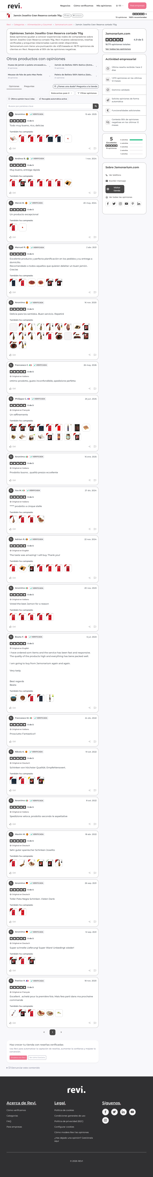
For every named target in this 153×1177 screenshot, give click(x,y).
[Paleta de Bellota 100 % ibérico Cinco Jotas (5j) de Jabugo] (32, 336)
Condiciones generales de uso (69, 1115)
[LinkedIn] (139, 203)
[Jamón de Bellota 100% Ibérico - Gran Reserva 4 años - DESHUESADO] (59, 327)
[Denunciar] (95, 148)
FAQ (9, 1121)
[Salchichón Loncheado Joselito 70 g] (13, 183)
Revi (9, 24)
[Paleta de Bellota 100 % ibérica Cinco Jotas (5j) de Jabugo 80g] (59, 138)
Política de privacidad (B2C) (68, 1121)
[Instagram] (120, 203)
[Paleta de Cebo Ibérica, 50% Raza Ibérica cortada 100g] (32, 568)
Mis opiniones (104, 5)
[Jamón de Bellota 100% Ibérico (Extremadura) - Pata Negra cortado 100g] (32, 428)
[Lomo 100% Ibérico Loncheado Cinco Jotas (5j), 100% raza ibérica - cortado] (41, 698)
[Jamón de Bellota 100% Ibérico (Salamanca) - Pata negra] (22, 336)
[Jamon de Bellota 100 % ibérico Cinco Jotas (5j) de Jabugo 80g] (50, 138)
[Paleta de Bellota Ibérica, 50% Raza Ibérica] (32, 327)
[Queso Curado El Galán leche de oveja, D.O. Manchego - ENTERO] (13, 698)
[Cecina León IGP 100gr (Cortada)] (77, 428)
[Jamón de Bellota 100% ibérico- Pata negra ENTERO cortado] (13, 345)
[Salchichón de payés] (50, 1013)
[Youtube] (126, 203)
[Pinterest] (132, 203)
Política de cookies (64, 1110)
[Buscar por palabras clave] (96, 106)
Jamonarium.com (63, 24)
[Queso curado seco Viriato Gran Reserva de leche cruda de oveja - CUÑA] (77, 327)
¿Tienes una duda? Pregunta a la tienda (77, 86)
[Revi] (15, 5)
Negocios (65, 5)
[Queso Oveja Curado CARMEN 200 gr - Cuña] (86, 428)
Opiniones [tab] (14, 86)
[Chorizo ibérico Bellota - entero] (41, 519)
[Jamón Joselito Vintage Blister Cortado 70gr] (59, 428)
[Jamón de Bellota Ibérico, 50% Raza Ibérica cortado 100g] (86, 327)
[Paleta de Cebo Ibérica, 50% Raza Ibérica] (41, 327)
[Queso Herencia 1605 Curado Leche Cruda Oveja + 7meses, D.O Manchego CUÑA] (13, 138)
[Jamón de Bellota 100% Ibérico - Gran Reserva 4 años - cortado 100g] (41, 780)
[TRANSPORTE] (68, 138)
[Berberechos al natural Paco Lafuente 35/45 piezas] (59, 1013)
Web (68, 16)
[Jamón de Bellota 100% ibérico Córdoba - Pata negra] (50, 327)
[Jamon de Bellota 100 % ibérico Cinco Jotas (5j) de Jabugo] (13, 336)
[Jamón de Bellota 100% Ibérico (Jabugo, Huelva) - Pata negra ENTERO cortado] (59, 336)
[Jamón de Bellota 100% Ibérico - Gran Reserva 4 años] (22, 327)
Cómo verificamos (83, 5)
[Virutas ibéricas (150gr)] (32, 282)
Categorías (19, 24)
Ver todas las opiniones (118, 49)
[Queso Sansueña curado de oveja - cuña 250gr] (22, 436)
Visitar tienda (117, 189)
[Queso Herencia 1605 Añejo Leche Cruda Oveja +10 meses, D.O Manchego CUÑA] (41, 436)
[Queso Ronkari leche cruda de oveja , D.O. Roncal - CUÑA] (13, 436)
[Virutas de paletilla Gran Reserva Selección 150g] (41, 282)
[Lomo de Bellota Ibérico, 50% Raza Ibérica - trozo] (41, 1013)
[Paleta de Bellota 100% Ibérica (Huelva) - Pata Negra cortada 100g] (59, 282)
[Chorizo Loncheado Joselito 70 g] (59, 183)
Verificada (38, 114)
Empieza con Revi (18, 1057)
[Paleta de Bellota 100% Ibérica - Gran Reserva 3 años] (22, 345)
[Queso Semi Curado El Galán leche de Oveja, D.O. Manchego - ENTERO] (22, 698)
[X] (114, 203)
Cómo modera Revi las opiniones (71, 1132)
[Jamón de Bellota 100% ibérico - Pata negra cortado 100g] (86, 336)
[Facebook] (107, 203)
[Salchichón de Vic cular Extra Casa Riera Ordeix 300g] (13, 1013)
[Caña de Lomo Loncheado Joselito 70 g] (22, 138)
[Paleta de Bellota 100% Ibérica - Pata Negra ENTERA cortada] (77, 336)
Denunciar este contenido (25, 1068)
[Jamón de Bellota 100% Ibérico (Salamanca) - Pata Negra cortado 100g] (22, 183)
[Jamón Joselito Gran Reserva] (13, 519)
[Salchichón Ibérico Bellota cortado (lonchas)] (50, 436)
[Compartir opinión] (89, 148)
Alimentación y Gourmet (39, 24)
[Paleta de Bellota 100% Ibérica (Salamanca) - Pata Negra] (59, 863)
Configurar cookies (64, 1126)
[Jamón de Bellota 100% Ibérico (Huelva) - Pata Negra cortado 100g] (50, 282)
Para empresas (137, 5)
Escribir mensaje (117, 181)
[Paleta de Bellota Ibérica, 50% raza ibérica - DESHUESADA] (68, 327)
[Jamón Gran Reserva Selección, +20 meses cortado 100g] (32, 780)
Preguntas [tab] (29, 86)
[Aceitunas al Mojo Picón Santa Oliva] (68, 436)
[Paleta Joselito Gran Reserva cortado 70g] (32, 138)
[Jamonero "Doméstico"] (22, 863)
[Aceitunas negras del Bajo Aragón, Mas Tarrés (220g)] (59, 436)
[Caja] (68, 183)
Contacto (78, 16)
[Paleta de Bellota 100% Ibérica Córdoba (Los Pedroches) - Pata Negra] (41, 336)
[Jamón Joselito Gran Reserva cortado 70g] (41, 138)
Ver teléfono (115, 175)
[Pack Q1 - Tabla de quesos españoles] (13, 327)
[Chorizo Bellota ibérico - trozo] (32, 863)
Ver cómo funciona (37, 1057)
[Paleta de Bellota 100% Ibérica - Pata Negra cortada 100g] (68, 336)
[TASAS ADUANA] (22, 227)
